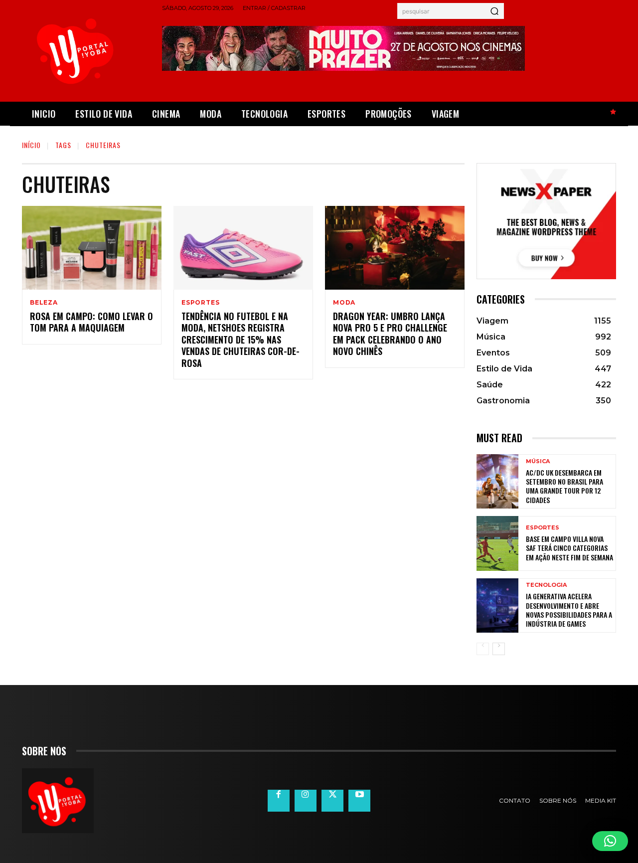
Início (31, 145)
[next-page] (498, 649)
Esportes (200, 303)
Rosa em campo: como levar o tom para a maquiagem (91, 322)
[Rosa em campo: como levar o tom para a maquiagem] (91, 248)
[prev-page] (483, 649)
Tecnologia (546, 585)
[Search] (494, 11)
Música (538, 461)
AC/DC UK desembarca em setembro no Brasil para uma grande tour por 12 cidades (564, 486)
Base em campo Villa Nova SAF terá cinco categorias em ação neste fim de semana (569, 547)
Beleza (44, 303)
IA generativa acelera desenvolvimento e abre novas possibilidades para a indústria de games (569, 610)
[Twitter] (332, 801)
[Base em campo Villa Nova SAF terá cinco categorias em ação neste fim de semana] (497, 543)
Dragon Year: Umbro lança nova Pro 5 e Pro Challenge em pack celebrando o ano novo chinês (390, 333)
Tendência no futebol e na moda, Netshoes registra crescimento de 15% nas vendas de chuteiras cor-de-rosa (240, 339)
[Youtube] (359, 801)
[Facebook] (279, 801)
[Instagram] (306, 801)
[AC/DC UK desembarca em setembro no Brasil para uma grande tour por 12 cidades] (497, 481)
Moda (344, 303)
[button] (610, 841)
